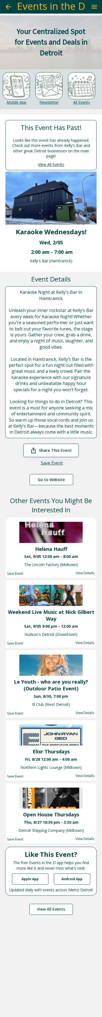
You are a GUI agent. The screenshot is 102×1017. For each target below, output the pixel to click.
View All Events (51, 164)
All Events (81, 102)
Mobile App (16, 102)
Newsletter (49, 102)
